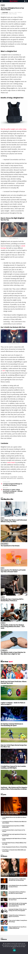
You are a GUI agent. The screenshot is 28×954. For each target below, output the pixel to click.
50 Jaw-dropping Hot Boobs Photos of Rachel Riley (14, 847)
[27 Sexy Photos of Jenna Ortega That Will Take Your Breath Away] (14, 867)
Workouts (21, 478)
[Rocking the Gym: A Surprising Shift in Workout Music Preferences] (14, 585)
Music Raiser (14, 1)
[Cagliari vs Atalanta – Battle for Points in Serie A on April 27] (14, 692)
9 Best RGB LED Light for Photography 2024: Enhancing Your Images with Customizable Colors (18, 905)
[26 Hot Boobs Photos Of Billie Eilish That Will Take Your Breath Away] (14, 806)
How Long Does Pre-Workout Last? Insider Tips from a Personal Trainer (13, 571)
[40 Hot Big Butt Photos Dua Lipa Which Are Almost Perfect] (4, 887)
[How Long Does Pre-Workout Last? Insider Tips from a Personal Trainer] (14, 557)
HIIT (3, 371)
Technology (4, 650)
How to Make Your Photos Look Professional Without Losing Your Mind (14, 521)
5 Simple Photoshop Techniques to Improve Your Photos (17, 915)
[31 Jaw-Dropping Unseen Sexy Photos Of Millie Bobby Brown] (4, 928)
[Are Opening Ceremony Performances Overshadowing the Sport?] (14, 713)
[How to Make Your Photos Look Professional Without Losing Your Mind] (14, 509)
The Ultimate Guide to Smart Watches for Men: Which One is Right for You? (13, 653)
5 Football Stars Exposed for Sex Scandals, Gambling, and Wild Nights (13, 767)
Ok (14, 950)
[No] (13, 951)
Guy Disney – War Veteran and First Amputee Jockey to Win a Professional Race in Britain (14, 788)
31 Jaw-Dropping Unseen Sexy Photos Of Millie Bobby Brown (17, 927)
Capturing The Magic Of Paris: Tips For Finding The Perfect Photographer (18, 910)
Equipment (14, 477)
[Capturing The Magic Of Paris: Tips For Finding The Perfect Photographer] (4, 911)
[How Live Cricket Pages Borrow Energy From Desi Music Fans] (14, 735)
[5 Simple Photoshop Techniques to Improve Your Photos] (4, 916)
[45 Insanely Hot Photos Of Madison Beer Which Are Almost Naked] (4, 893)
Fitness (20, 477)
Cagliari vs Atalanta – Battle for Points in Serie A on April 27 (13, 703)
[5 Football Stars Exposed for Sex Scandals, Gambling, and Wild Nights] (14, 756)
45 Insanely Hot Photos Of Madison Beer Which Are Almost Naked (17, 892)
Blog (2, 518)
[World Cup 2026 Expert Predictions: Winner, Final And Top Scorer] (14, 671)
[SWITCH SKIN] (24, 1)
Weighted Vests (11, 478)
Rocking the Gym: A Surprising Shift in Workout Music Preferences (12, 600)
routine (3, 478)
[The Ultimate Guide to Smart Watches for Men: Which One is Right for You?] (14, 640)
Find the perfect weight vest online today (13, 129)
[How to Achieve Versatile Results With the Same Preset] (4, 899)
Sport (11, 662)
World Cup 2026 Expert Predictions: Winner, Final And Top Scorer (14, 682)
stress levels (11, 462)
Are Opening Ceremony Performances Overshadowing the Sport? (12, 724)
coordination (5, 477)
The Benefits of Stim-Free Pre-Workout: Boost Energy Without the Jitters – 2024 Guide (13, 626)
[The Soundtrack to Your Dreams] (14, 533)
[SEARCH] (26, 1)
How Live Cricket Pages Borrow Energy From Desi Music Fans (14, 746)
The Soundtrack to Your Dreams (10, 546)
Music (6, 543)
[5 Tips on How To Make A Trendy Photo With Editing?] (4, 922)
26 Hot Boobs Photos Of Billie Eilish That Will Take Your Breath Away (17, 879)
